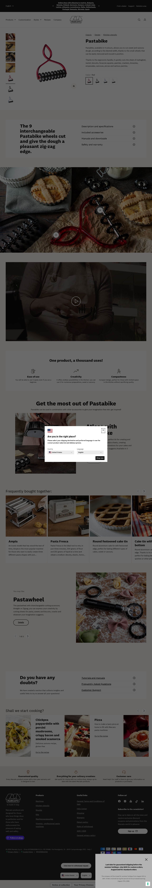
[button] (103, 430)
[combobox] (55, 452)
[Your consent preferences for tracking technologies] (148, 884)
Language (80, 449)
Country (50, 449)
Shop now (100, 458)
